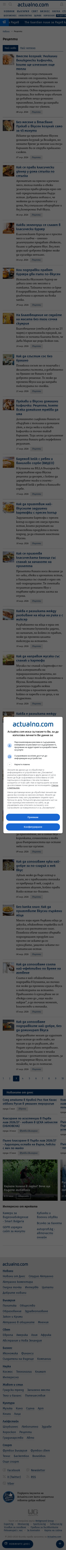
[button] (33, 764)
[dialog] (33, 775)
